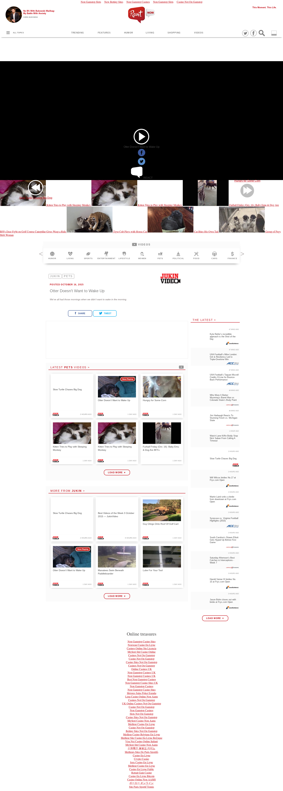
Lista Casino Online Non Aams (141, 696)
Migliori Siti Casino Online (142, 651)
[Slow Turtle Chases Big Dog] (36, 120)
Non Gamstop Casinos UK (142, 672)
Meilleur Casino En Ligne (141, 724)
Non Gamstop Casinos (141, 686)
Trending (77, 32)
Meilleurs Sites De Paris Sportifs (141, 752)
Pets (68, 276)
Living (150, 32)
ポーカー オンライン (141, 783)
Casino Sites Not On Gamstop (141, 662)
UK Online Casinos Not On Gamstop (141, 703)
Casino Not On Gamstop (141, 658)
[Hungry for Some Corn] (247, 120)
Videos (199, 32)
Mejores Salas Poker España (141, 693)
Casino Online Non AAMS (141, 779)
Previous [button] (40, 255)
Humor (128, 32)
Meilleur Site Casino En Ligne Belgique (141, 738)
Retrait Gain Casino (141, 772)
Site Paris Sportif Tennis (141, 786)
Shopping (174, 32)
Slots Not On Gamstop (141, 713)
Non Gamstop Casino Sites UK (141, 682)
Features (104, 32)
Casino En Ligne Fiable (141, 769)
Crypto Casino (141, 759)
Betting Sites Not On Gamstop (141, 731)
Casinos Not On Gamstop (141, 655)
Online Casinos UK (141, 669)
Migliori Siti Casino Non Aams (141, 744)
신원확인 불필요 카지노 (141, 748)
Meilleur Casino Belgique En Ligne (141, 734)
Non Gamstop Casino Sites (142, 641)
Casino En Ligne (141, 755)
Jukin (55, 276)
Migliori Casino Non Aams (141, 720)
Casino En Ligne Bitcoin (141, 776)
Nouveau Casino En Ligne (141, 645)
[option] (52, 256)
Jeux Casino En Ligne (141, 762)
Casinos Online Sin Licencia (141, 648)
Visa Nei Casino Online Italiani (141, 741)
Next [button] (242, 255)
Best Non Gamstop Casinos (141, 679)
